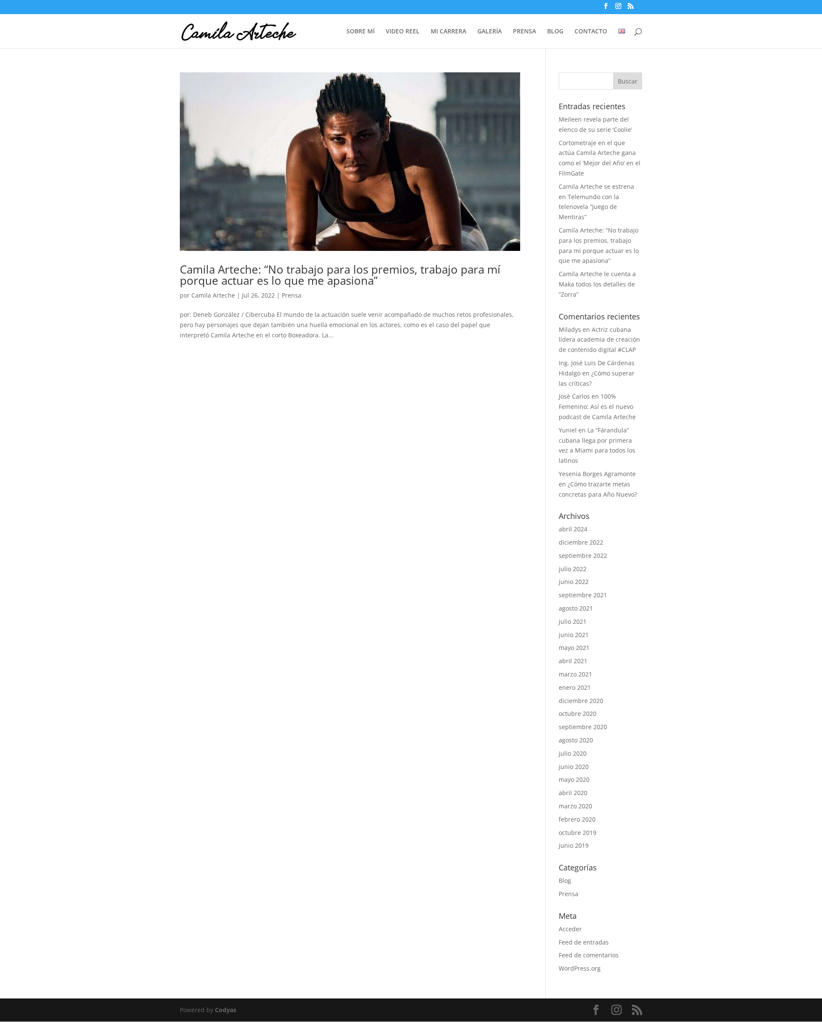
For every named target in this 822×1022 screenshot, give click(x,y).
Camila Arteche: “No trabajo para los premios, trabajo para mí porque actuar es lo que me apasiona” (340, 275)
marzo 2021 (575, 674)
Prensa (291, 295)
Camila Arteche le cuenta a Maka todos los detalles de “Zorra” (597, 284)
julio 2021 (573, 621)
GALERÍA (489, 31)
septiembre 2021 (583, 595)
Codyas (225, 1010)
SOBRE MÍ (360, 31)
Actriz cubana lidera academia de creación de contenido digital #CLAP (599, 339)
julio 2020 (573, 753)
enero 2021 (575, 687)
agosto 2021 (576, 608)
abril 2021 (573, 661)
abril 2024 (573, 529)
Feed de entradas (584, 942)
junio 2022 (574, 582)
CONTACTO (591, 31)
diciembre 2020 (581, 701)
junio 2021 (574, 635)
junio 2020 (574, 767)
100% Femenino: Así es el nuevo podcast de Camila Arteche (597, 406)
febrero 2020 (577, 819)
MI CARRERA (448, 31)
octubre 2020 (577, 713)
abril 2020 (573, 793)
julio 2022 (573, 569)
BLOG (555, 31)
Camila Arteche (213, 295)
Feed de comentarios (589, 955)
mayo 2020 (574, 779)
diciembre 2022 (581, 542)
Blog (565, 880)
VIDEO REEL (403, 31)
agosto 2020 (576, 740)
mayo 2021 (574, 648)
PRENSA (524, 31)
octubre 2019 (577, 832)
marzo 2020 (575, 806)
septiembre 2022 (583, 555)
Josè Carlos (574, 396)
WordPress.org (580, 968)
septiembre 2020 (583, 727)
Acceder (570, 929)
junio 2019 (574, 845)
